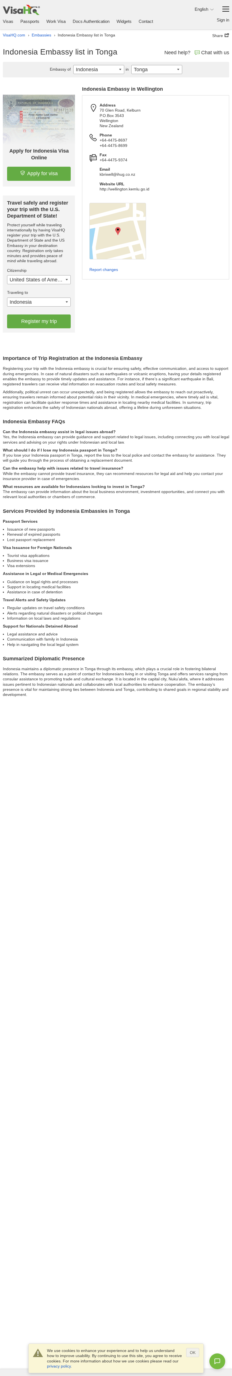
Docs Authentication (91, 21)
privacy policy (59, 1366)
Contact (146, 21)
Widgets (124, 21)
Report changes (103, 269)
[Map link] (117, 231)
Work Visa (56, 21)
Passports (29, 21)
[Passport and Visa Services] (21, 10)
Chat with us (215, 52)
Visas (8, 21)
